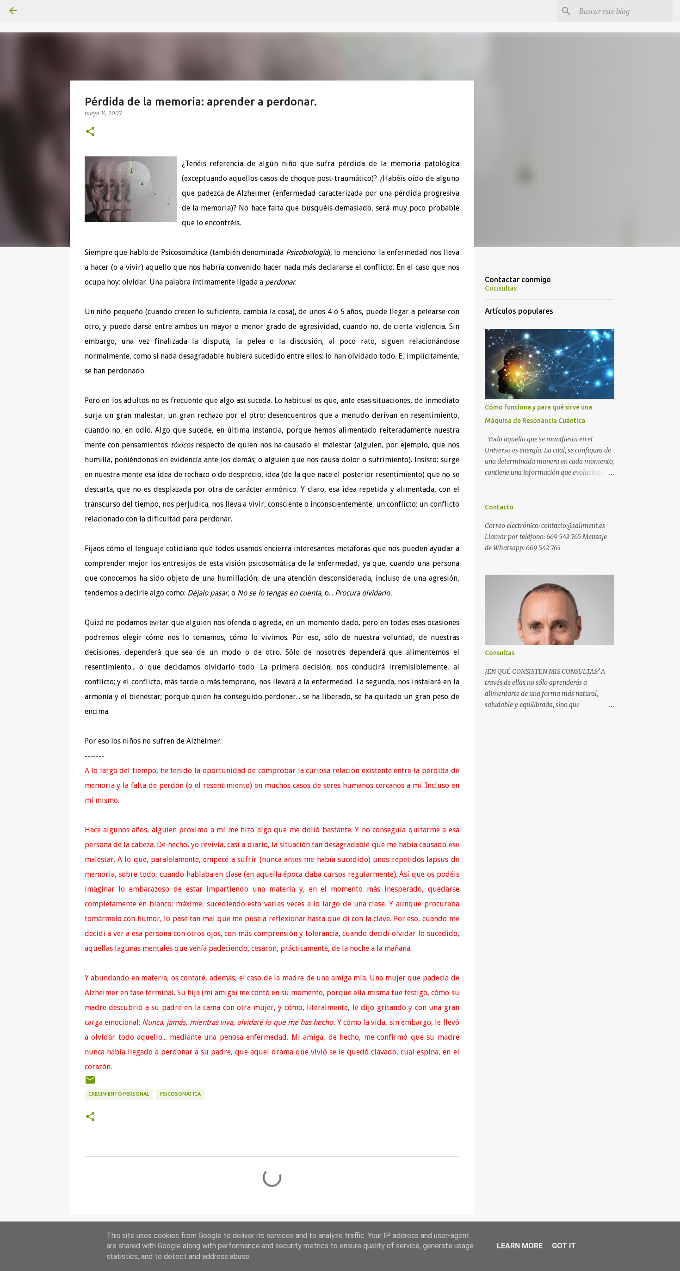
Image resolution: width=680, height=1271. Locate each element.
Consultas (501, 288)
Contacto (499, 507)
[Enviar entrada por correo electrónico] (90, 1083)
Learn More (520, 1245)
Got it (564, 1245)
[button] (90, 132)
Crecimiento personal (118, 1094)
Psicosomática (180, 1094)
